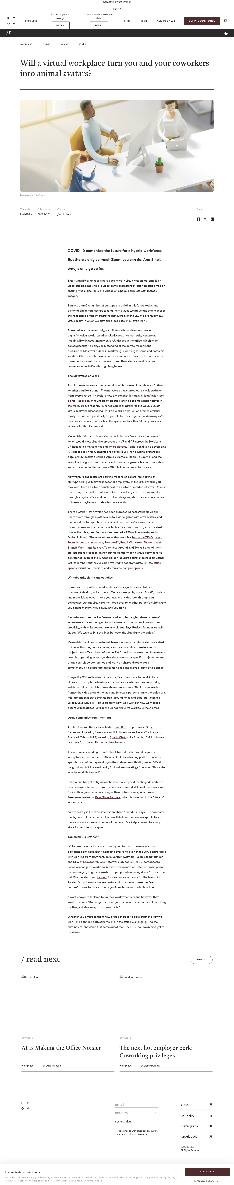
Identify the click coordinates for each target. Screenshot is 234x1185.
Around (123, 547)
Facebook (83, 400)
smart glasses (117, 446)
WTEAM (147, 537)
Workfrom (135, 542)
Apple (131, 446)
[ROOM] (11, 21)
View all (201, 960)
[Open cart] (225, 20)
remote (148, 563)
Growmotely (91, 862)
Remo (99, 742)
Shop (127, 21)
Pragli (124, 542)
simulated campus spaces (126, 568)
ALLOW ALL (207, 1172)
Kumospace (95, 542)
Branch (72, 547)
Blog (144, 21)
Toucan (136, 537)
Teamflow (110, 547)
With (159, 542)
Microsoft (89, 436)
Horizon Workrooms (117, 411)
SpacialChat (117, 737)
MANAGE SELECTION (207, 1181)
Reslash (98, 547)
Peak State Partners (108, 797)
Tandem (149, 542)
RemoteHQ (111, 542)
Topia (138, 547)
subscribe (123, 1121)
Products (31, 21)
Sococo (81, 542)
